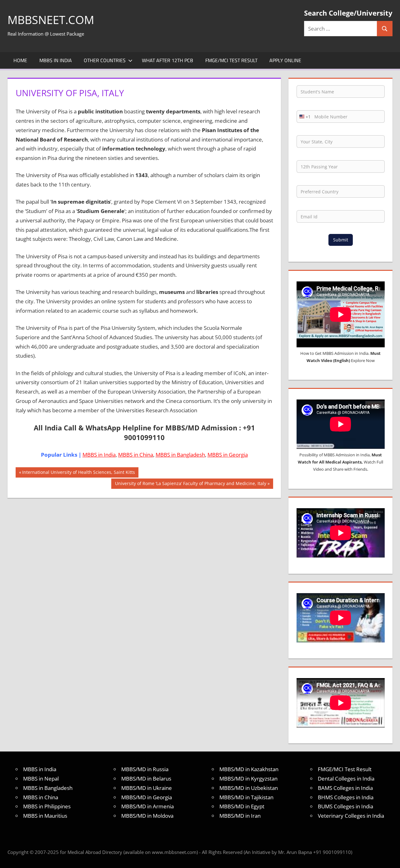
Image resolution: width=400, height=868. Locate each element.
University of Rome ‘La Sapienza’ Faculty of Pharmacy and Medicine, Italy (190, 484)
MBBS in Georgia (228, 454)
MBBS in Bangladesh (180, 454)
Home (20, 60)
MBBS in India (55, 60)
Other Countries (105, 60)
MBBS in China (135, 454)
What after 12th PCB (167, 60)
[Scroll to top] (389, 857)
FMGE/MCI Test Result (231, 60)
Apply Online (285, 60)
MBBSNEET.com (51, 19)
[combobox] (304, 116)
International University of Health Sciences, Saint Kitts (78, 473)
